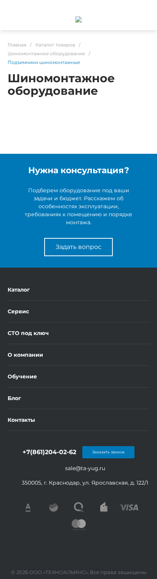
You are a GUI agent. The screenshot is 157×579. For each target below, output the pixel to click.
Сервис (18, 311)
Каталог (19, 289)
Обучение (22, 376)
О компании (25, 354)
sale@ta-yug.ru (85, 468)
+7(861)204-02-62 (49, 452)
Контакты (21, 419)
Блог (14, 398)
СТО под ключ (28, 333)
